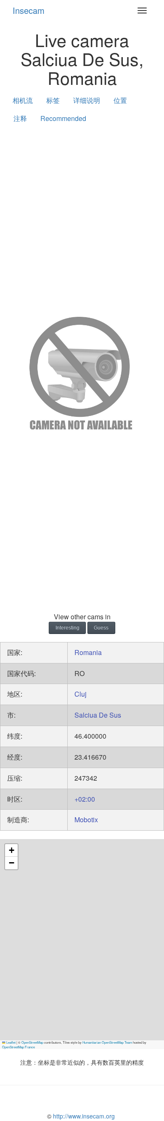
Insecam (29, 10)
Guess (101, 628)
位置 (120, 100)
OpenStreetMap (32, 1042)
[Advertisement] (82, 218)
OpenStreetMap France (18, 1047)
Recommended (63, 118)
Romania (88, 652)
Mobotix (86, 819)
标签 (53, 100)
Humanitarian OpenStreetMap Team (107, 1042)
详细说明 (86, 100)
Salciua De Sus (97, 715)
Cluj (80, 694)
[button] (11, 850)
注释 (20, 118)
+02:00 (84, 799)
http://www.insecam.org (83, 1116)
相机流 (23, 100)
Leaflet (10, 1042)
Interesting (67, 628)
